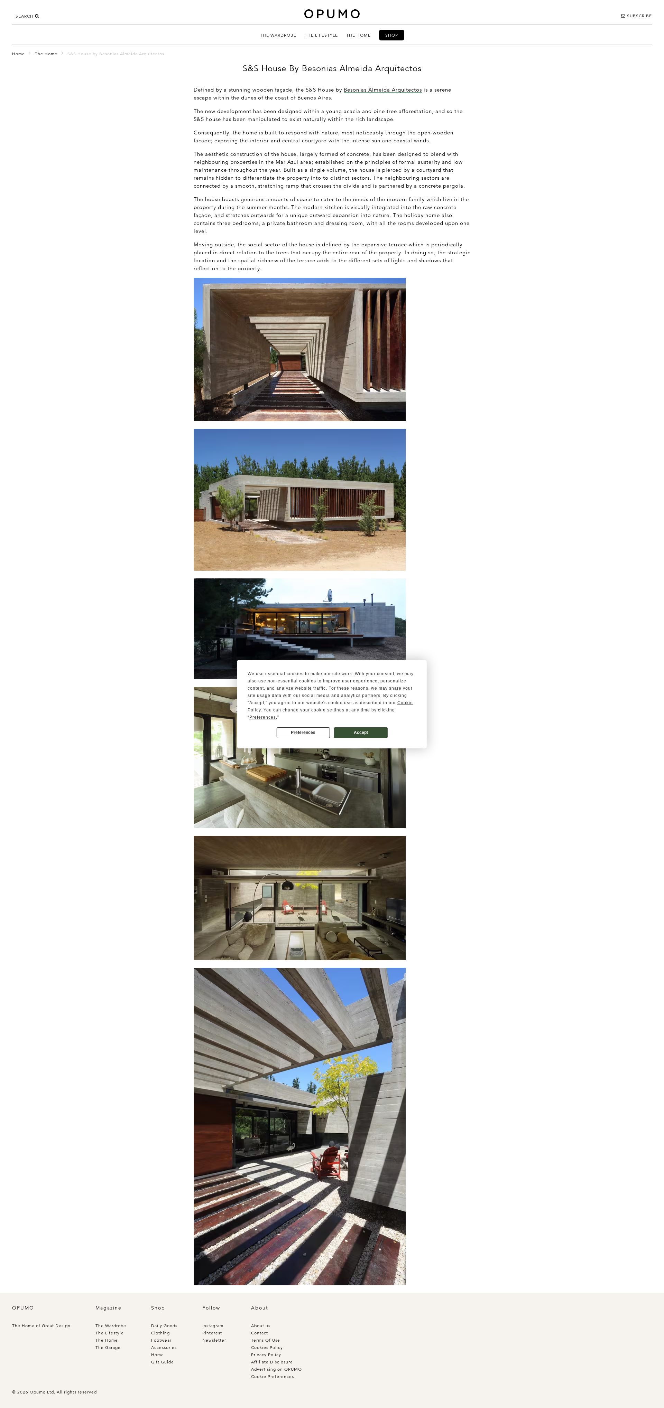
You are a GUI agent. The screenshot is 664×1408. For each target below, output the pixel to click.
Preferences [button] (262, 717)
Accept (361, 732)
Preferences (303, 732)
